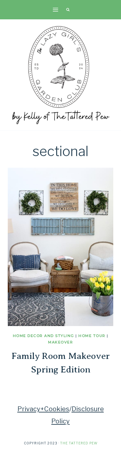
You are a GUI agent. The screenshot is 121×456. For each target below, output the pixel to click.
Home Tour (92, 335)
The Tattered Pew (78, 443)
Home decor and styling (43, 335)
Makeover (60, 342)
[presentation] (60, 247)
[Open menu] (55, 10)
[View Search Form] (68, 9)
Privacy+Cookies (43, 409)
